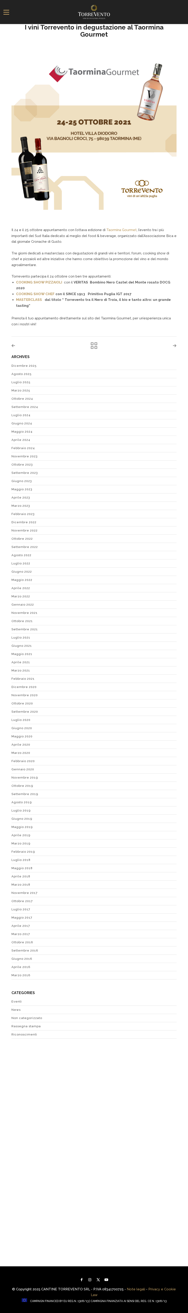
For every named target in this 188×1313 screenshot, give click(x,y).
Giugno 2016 (21, 958)
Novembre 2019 (24, 777)
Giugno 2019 (21, 818)
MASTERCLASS (29, 300)
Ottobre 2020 (22, 703)
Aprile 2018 (20, 876)
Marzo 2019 (20, 843)
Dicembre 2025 (24, 365)
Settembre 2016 (24, 950)
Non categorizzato (26, 1018)
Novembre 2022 (24, 530)
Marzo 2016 (20, 975)
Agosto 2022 (21, 555)
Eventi (16, 1001)
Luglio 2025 (20, 382)
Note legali (136, 1289)
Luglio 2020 (20, 720)
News (16, 1009)
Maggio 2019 (22, 827)
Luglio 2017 (20, 909)
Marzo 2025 (20, 390)
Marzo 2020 (20, 753)
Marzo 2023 (20, 505)
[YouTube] (106, 1279)
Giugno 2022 (21, 571)
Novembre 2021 (24, 613)
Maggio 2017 (21, 917)
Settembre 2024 (24, 407)
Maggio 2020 (22, 736)
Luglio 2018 (20, 860)
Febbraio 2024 (23, 448)
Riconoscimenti (24, 1034)
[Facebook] (81, 1279)
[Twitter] (98, 1279)
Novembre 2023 (24, 456)
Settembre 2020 (24, 711)
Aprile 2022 (20, 588)
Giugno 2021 (21, 645)
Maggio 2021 (21, 654)
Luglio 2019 (21, 810)
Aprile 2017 (20, 925)
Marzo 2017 (20, 934)
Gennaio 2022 (22, 604)
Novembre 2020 (24, 695)
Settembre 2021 (24, 629)
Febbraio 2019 (23, 851)
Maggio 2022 (21, 580)
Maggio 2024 (22, 431)
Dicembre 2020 (24, 687)
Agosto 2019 (21, 802)
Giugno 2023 (21, 481)
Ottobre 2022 (22, 538)
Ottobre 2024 (22, 398)
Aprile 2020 (20, 744)
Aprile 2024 (20, 440)
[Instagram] (90, 1279)
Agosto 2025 (21, 374)
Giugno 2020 (21, 728)
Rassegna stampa (26, 1026)
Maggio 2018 (22, 868)
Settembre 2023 (24, 473)
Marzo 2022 (20, 596)
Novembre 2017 (24, 893)
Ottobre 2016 (22, 942)
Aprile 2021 (20, 662)
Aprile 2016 (20, 967)
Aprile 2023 (20, 497)
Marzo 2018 (20, 884)
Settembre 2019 (24, 794)
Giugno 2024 (21, 423)
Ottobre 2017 (22, 901)
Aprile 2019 (20, 835)
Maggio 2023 (21, 489)
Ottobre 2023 (22, 464)
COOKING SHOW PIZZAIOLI (39, 282)
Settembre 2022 (24, 547)
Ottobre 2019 (22, 785)
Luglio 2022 (20, 563)
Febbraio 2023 (23, 514)
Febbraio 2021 (23, 678)
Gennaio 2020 (22, 769)
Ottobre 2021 (22, 621)
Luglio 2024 (20, 415)
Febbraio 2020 (23, 761)
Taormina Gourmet (121, 230)
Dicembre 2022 (23, 522)
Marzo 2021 (20, 670)
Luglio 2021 (20, 637)
